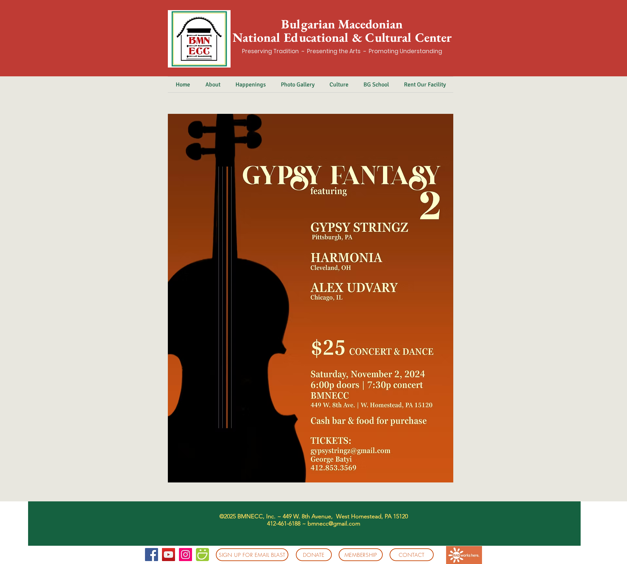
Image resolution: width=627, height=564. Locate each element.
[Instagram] (185, 554)
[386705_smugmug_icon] (202, 554)
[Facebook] (151, 554)
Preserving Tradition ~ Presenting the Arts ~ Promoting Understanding (342, 51)
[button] (213, 84)
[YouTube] (168, 554)
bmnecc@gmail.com (334, 523)
